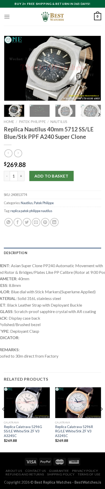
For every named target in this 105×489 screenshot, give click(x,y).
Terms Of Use (89, 474)
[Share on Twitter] (27, 222)
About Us (14, 471)
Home (9, 122)
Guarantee (59, 471)
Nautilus (58, 122)
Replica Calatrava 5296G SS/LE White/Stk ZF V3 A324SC (23, 431)
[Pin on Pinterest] (45, 222)
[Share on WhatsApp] (8, 222)
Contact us (35, 471)
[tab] (52, 253)
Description (15, 253)
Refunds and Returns (25, 474)
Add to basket (51, 175)
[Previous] (12, 68)
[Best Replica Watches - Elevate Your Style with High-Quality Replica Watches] (52, 17)
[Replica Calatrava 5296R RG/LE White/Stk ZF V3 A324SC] (78, 402)
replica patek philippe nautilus (31, 211)
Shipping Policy (60, 474)
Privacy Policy (85, 471)
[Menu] (7, 16)
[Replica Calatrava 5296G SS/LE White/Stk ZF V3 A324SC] (27, 402)
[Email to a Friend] (36, 222)
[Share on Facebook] (18, 222)
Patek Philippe (32, 122)
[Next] (92, 68)
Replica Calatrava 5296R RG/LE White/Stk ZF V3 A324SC (74, 431)
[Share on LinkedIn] (54, 222)
